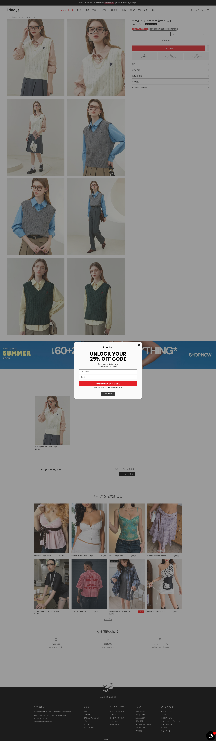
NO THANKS (108, 394)
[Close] (139, 345)
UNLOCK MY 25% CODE (108, 383)
